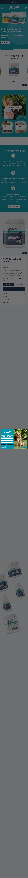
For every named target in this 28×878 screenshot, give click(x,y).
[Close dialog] (26, 430)
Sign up (7, 444)
